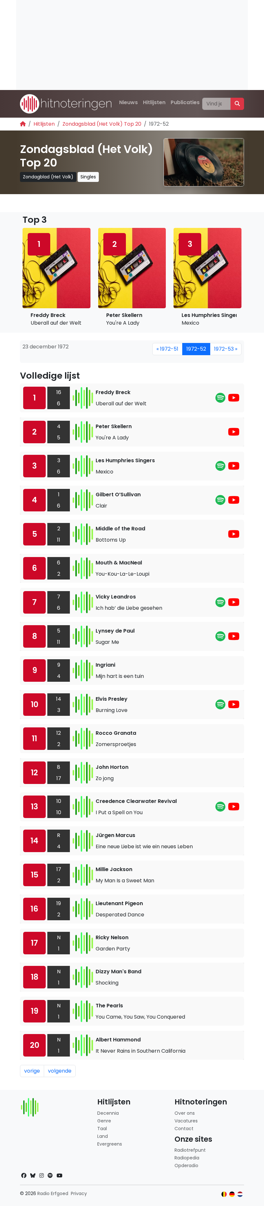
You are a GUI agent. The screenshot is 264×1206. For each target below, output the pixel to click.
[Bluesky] (33, 1176)
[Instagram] (41, 1176)
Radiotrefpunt (190, 1150)
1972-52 (196, 349)
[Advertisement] (132, 45)
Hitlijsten (154, 102)
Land (102, 1136)
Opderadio (186, 1165)
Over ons (184, 1113)
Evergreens (109, 1144)
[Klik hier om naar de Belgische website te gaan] (224, 1194)
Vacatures (186, 1121)
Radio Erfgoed (52, 1193)
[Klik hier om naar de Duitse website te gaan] (232, 1194)
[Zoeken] (237, 104)
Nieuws (128, 102)
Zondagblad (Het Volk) (48, 177)
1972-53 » (225, 349)
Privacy (79, 1193)
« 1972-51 (167, 349)
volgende (59, 1071)
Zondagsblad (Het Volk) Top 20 (101, 124)
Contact (183, 1128)
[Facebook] (24, 1176)
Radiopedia (186, 1158)
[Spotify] (220, 400)
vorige (32, 1071)
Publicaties (185, 102)
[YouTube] (234, 400)
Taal (102, 1128)
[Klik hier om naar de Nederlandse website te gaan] (240, 1194)
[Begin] (23, 124)
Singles (88, 177)
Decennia (108, 1113)
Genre (104, 1121)
